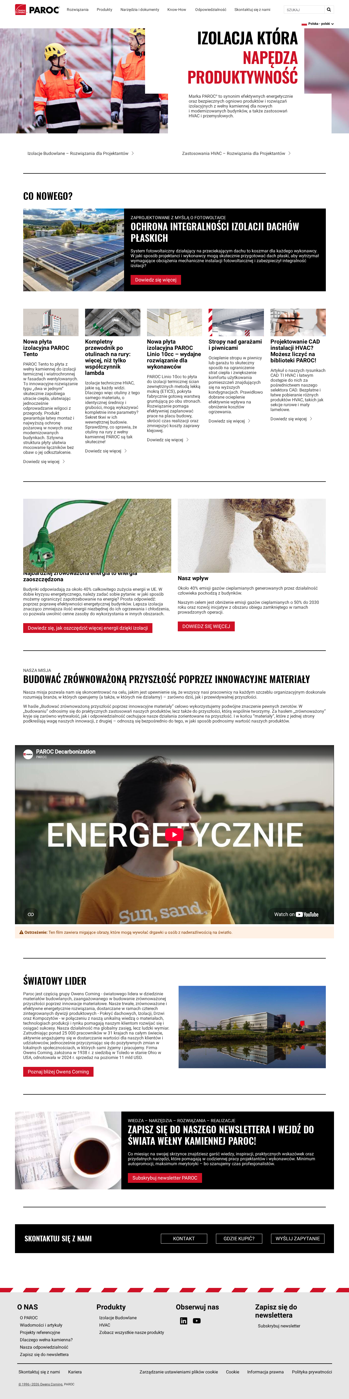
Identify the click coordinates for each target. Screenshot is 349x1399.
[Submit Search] (329, 9)
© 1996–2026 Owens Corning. (41, 1384)
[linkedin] (183, 1321)
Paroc (37, 9)
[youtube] (196, 1321)
